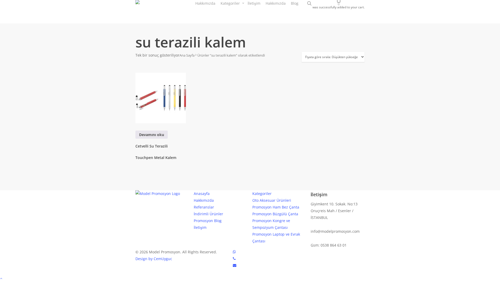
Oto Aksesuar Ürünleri (271, 200)
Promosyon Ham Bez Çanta (275, 207)
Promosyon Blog (208, 220)
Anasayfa (202, 193)
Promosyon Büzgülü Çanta (275, 213)
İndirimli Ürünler (208, 213)
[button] (250, 278)
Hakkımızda (204, 200)
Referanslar (204, 207)
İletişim (200, 227)
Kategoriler (262, 193)
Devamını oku (151, 134)
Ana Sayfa (187, 55)
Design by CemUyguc (153, 258)
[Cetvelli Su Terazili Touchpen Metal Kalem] (160, 98)
